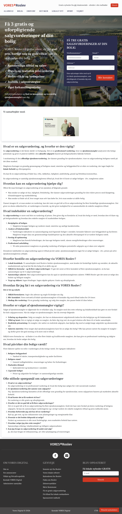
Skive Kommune (49, 487)
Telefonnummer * (74, 53)
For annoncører (9, 473)
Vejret (80, 11)
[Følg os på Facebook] (55, 455)
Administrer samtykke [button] (12, 483)
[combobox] (68, 67)
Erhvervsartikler (49, 483)
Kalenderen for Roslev (52, 476)
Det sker (43, 11)
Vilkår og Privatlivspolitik (14, 476)
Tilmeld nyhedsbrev (109, 510)
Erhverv (31, 11)
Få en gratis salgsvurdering (54, 491)
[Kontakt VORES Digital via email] (67, 455)
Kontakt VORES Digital (12, 480)
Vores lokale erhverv (51, 473)
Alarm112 (8, 11)
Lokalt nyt (57, 11)
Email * (95, 53)
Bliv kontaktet (105, 77)
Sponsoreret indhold (51, 498)
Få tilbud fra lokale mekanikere (56, 494)
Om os (6, 469)
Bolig (20, 11)
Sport (70, 11)
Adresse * (70, 63)
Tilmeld (114, 5)
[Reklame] (61, 126)
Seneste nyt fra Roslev (52, 469)
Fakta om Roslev (50, 480)
